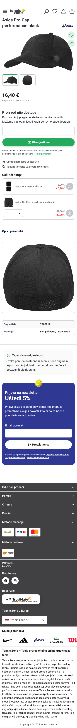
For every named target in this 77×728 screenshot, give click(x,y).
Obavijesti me (41, 142)
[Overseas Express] (8, 553)
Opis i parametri (12, 231)
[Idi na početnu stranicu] (17, 11)
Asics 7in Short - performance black (34, 202)
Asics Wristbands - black (28, 186)
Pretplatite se (40, 444)
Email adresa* (14, 425)
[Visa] (21, 532)
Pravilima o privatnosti (38, 457)
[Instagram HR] (15, 580)
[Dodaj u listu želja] (71, 35)
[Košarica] (72, 11)
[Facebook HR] (5, 580)
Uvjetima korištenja (55, 454)
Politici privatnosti (43, 154)
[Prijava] (63, 11)
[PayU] (8, 532)
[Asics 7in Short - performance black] (9, 202)
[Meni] (5, 11)
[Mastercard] (34, 532)
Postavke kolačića (5, 564)
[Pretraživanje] (46, 11)
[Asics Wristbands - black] (9, 186)
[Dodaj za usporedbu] (71, 43)
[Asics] (68, 26)
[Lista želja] (55, 11)
